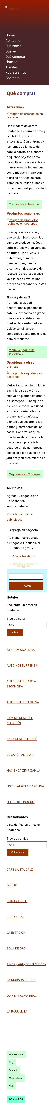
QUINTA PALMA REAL (21, 995)
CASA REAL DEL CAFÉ (22, 739)
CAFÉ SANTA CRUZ (20, 869)
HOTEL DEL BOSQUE (21, 802)
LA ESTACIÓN (16, 932)
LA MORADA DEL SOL (21, 980)
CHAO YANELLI (17, 901)
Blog (11, 1062)
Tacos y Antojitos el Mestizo (26, 964)
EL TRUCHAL (15, 917)
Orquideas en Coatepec (25, 474)
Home (10, 35)
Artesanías (15, 107)
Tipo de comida (17, 838)
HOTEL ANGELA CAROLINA (25, 786)
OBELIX (12, 885)
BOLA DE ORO (16, 948)
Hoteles (11, 62)
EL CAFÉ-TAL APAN (20, 754)
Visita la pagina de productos (21, 351)
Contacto (12, 78)
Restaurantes (15, 72)
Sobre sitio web (16, 1054)
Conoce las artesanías (24, 204)
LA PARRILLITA (17, 1011)
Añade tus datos (23, 556)
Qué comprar (15, 57)
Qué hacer (13, 46)
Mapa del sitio (15, 1078)
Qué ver (11, 51)
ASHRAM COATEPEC (21, 649)
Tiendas (11, 67)
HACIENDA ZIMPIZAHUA (23, 770)
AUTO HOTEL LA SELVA (23, 702)
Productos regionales (23, 213)
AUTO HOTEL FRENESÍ (22, 665)
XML (11, 1085)
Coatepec (12, 41)
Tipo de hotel (16, 618)
